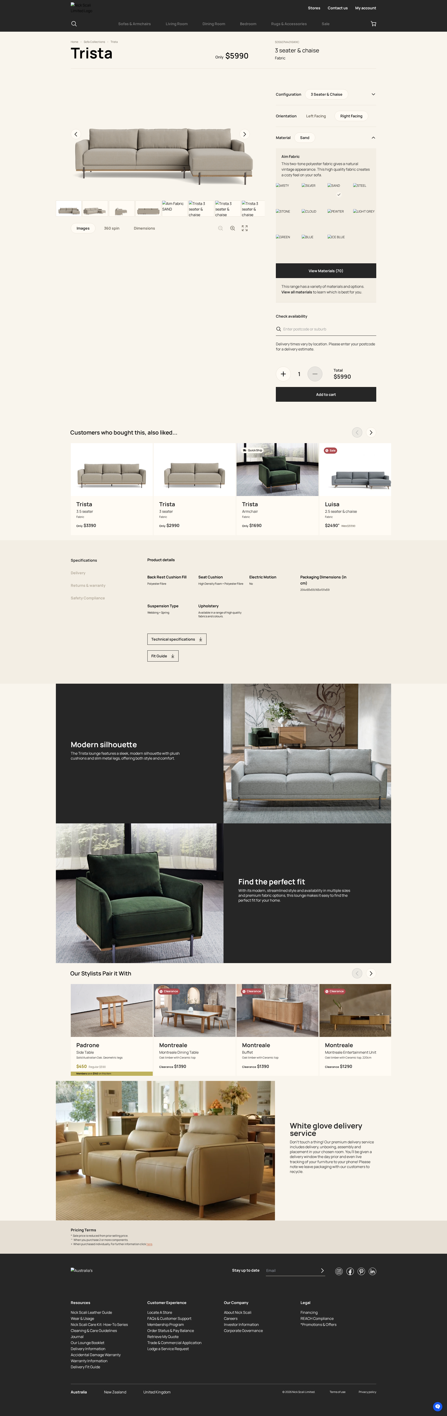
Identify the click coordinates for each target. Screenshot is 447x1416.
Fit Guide (159, 656)
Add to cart (326, 394)
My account (365, 7)
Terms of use (337, 1392)
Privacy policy (367, 1392)
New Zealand (115, 1392)
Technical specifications (173, 639)
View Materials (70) (326, 270)
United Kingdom (157, 1392)
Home (74, 42)
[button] (437, 1406)
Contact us (338, 7)
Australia (79, 1392)
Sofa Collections (94, 42)
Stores (314, 7)
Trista (114, 42)
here (149, 1244)
